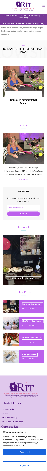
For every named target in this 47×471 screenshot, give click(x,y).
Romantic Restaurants (23, 278)
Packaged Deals (29, 355)
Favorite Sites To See (31, 338)
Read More (23, 179)
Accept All (25, 452)
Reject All (24, 465)
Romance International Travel (23, 102)
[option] (23, 260)
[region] (23, 449)
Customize (25, 459)
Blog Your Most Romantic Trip (33, 321)
